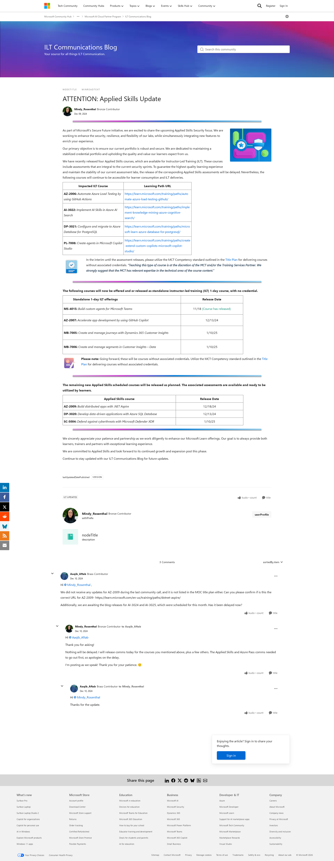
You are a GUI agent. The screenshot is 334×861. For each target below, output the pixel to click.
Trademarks (238, 854)
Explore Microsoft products (29, 837)
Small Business (174, 843)
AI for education (126, 843)
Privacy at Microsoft (278, 819)
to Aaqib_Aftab (131, 626)
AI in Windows (23, 831)
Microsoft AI (172, 800)
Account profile (76, 800)
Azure (222, 800)
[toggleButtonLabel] (287, 16)
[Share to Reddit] (186, 780)
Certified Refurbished (79, 831)
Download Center (77, 806)
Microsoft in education (129, 800)
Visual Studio (225, 843)
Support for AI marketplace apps (234, 819)
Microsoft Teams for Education (133, 813)
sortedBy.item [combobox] (271, 562)
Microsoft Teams (174, 831)
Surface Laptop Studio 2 (28, 813)
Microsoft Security (175, 806)
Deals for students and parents (133, 837)
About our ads (284, 854)
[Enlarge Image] (167, 121)
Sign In (284, 6)
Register (270, 6)
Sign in (231, 755)
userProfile (262, 514)
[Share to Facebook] (173, 780)
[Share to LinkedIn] (167, 780)
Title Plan (231, 259)
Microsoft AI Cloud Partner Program (103, 16)
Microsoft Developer (229, 806)
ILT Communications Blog (138, 16)
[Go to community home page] (47, 6)
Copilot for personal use (28, 825)
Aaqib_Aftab (78, 574)
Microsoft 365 (173, 819)
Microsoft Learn (226, 813)
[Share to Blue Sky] (192, 780)
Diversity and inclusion (280, 831)
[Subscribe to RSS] (199, 780)
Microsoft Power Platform (179, 825)
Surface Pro (22, 800)
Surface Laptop (24, 806)
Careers (273, 800)
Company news (276, 813)
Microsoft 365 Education (130, 819)
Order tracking (76, 825)
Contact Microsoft (172, 854)
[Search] (259, 5)
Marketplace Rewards (229, 837)
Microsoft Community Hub (58, 16)
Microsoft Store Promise (80, 837)
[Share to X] (180, 780)
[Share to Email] (205, 780)
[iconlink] (70, 537)
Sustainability (275, 843)
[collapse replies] (52, 573)
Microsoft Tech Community (231, 825)
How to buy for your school (131, 825)
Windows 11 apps (25, 843)
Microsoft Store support (80, 813)
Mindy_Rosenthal (85, 109)
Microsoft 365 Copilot (177, 837)
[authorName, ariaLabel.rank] (67, 111)
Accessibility (275, 837)
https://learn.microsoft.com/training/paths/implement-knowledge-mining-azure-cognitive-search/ (157, 212)
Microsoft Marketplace (230, 831)
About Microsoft (277, 806)
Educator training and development (135, 831)
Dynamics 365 (173, 813)
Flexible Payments (77, 843)
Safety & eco (254, 854)
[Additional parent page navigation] (78, 16)
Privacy (188, 854)
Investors (273, 825)
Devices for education (129, 806)
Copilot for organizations (28, 819)
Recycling (269, 854)
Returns (73, 819)
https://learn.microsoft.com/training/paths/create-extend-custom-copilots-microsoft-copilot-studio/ (157, 245)
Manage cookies (204, 854)
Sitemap (155, 854)
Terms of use (222, 854)
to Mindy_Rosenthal (131, 686)
